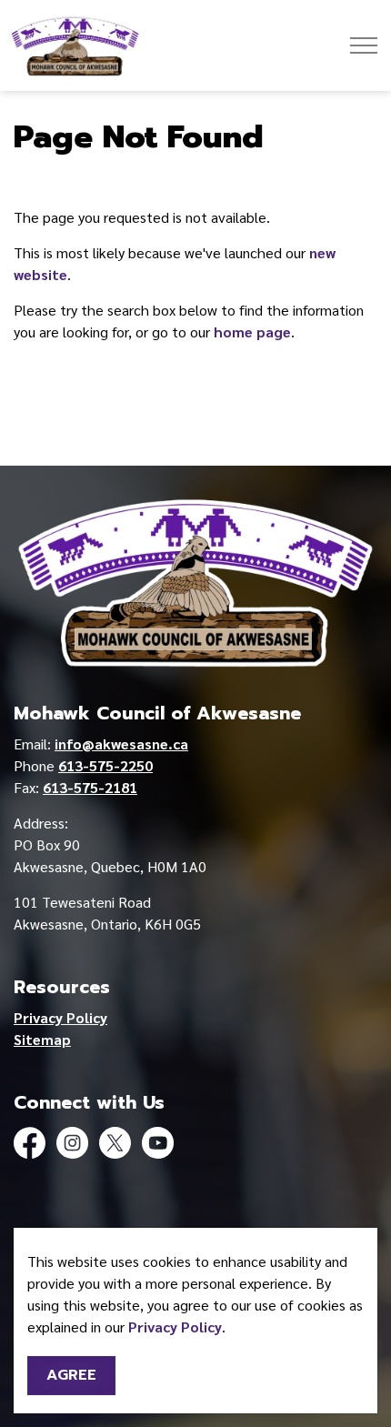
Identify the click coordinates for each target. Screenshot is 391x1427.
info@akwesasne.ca (121, 743)
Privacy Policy (175, 1326)
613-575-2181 (90, 787)
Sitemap (42, 1039)
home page (252, 331)
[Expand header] (363, 45)
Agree (71, 1375)
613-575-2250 (105, 765)
